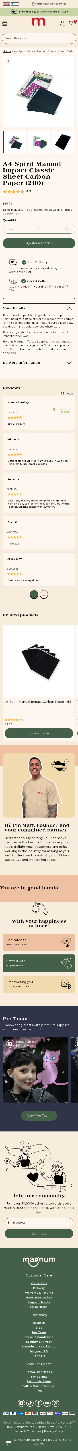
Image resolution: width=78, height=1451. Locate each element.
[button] (5, 23)
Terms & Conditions (39, 1337)
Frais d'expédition (36, 209)
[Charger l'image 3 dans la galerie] (63, 142)
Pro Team (39, 1332)
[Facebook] (38, 1403)
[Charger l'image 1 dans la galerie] (15, 142)
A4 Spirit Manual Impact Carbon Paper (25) (38, 701)
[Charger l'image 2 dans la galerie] (39, 142)
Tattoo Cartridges (39, 1372)
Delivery (39, 1288)
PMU (39, 1390)
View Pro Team (39, 1115)
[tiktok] (30, 1403)
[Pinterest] (55, 1403)
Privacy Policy (53, 1431)
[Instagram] (21, 1403)
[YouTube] (47, 1403)
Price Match (39, 1307)
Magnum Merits (39, 1302)
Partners (39, 1356)
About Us (39, 1323)
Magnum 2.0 (39, 1351)
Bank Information (39, 1297)
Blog (39, 1327)
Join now (39, 1233)
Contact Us (39, 1283)
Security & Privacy (39, 1341)
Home (7, 51)
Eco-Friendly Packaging (39, 1346)
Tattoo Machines (39, 1381)
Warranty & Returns (39, 1292)
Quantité (10, 220)
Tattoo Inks (39, 1376)
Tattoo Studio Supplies (39, 1386)
